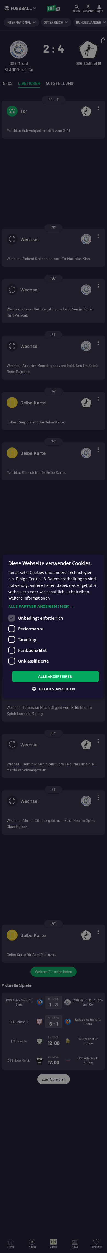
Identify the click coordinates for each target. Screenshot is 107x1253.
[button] (53, 606)
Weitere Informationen (29, 598)
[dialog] (53, 626)
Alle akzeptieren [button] (55, 676)
